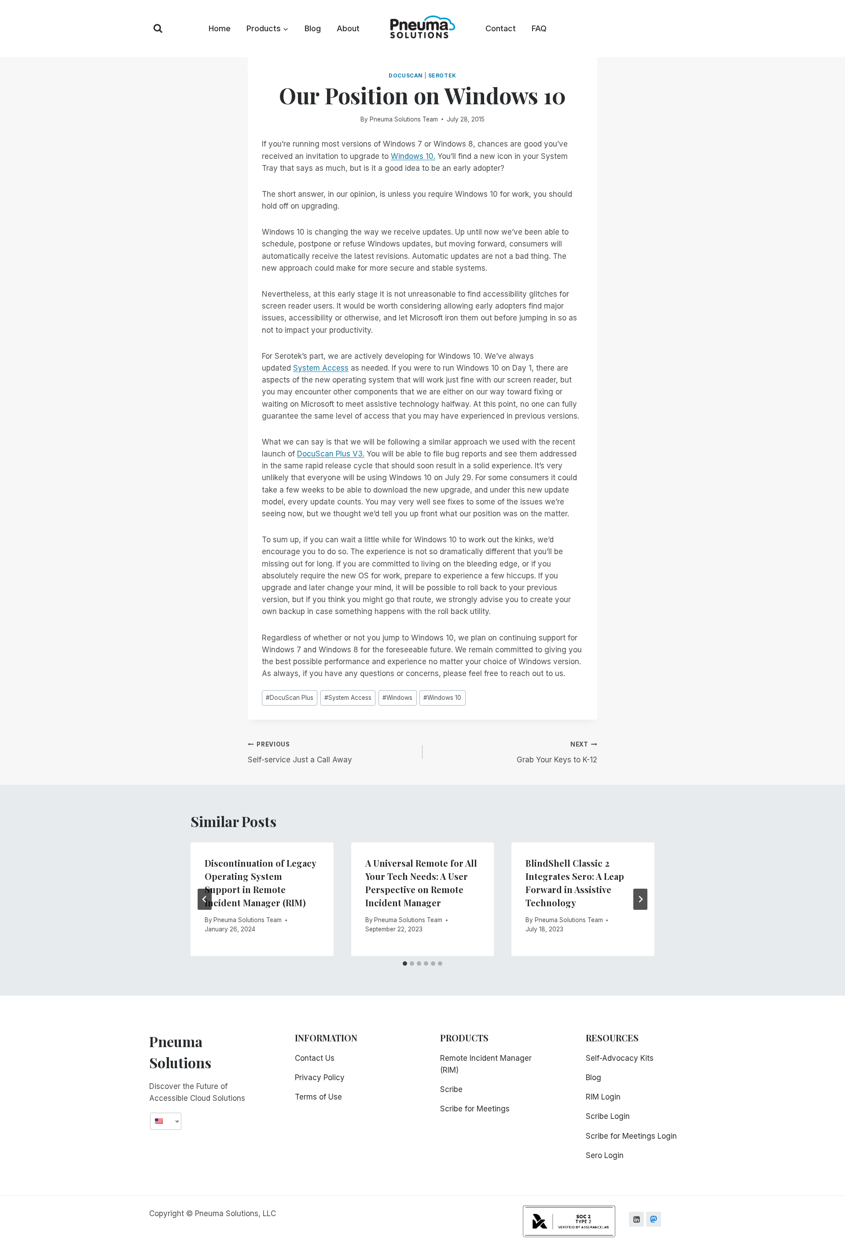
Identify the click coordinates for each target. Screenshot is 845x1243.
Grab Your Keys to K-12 (557, 752)
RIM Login (603, 1096)
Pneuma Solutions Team (404, 119)
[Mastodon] (653, 1219)
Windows (397, 697)
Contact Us (314, 1058)
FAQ (539, 28)
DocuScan (406, 75)
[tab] (405, 963)
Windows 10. (413, 156)
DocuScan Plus (289, 697)
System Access (321, 368)
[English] (162, 1121)
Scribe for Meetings (475, 1108)
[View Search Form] (158, 28)
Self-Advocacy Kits (620, 1058)
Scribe (451, 1089)
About (348, 28)
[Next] (640, 899)
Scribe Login (608, 1116)
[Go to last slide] (205, 899)
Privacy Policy (320, 1077)
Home (220, 28)
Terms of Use (318, 1096)
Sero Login (605, 1155)
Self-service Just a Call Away (300, 752)
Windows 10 (442, 697)
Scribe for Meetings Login (631, 1136)
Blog (313, 28)
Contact (500, 28)
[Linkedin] (636, 1219)
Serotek (442, 75)
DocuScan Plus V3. (330, 453)
